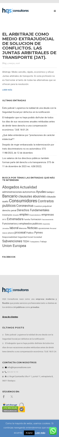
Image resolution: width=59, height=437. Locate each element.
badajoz (50, 192)
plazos (11, 233)
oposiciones (43, 228)
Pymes (38, 232)
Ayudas (41, 192)
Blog (4, 63)
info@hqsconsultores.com (19, 367)
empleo (24, 214)
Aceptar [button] (29, 433)
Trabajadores (34, 242)
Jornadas (5, 228)
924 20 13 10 (12, 372)
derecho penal (9, 210)
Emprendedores (35, 215)
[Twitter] (12, 396)
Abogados (10, 187)
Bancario (10, 196)
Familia (27, 219)
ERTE (4, 220)
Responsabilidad (9, 237)
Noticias (32, 228)
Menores (23, 228)
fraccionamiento (47, 220)
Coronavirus (24, 206)
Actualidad (28, 187)
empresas (47, 214)
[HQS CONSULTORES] (15, 10)
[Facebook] (3, 396)
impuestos (46, 224)
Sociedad (37, 237)
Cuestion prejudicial (43, 206)
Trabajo (43, 241)
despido (16, 215)
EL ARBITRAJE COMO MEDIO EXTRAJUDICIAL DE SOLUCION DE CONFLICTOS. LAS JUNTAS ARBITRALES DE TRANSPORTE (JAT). (29, 46)
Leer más (7, 90)
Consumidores (23, 200)
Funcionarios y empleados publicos (22, 223)
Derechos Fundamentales (33, 210)
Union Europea (14, 246)
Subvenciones (12, 241)
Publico (30, 232)
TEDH (26, 241)
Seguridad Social (25, 237)
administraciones (12, 191)
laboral (14, 228)
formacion (36, 219)
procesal (20, 232)
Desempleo (7, 215)
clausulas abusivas (32, 196)
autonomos (28, 191)
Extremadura (15, 219)
